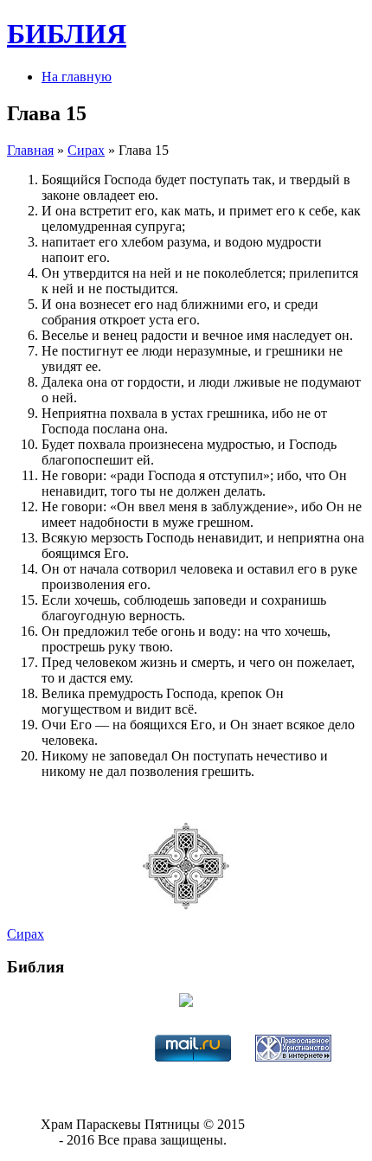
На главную (77, 76)
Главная (30, 150)
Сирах (86, 150)
